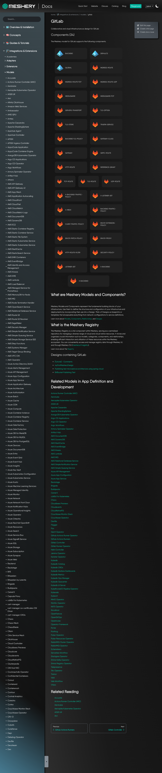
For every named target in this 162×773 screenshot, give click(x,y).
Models (67, 319)
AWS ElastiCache (58, 443)
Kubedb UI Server (58, 585)
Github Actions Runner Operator (64, 535)
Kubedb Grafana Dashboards (63, 571)
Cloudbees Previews (59, 503)
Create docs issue (147, 32)
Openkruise (55, 621)
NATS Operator (57, 606)
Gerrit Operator (57, 532)
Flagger (54, 525)
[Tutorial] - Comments (63, 362)
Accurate (58, 698)
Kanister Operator (58, 557)
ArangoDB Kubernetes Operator (64, 415)
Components (76, 319)
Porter (53, 628)
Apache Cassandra (59, 407)
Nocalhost (55, 610)
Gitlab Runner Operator (60, 546)
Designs (99, 319)
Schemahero (56, 649)
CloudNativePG (57, 510)
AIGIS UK (54, 404)
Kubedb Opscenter (59, 582)
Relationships (87, 319)
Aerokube (55, 397)
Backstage (55, 482)
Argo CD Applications (60, 418)
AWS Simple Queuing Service (63, 468)
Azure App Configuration (61, 475)
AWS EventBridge (58, 447)
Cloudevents (56, 507)
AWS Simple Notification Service (64, 464)
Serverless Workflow (59, 653)
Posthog (54, 631)
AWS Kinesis (56, 450)
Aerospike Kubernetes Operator (64, 400)
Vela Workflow (57, 681)
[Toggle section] (4, 27)
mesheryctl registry (80, 345)
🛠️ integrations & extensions (68, 15)
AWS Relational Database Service (64, 461)
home (53, 15)
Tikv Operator (56, 670)
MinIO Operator (57, 599)
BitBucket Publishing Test (65, 372)
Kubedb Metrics (57, 574)
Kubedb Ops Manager (60, 578)
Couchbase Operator (60, 518)
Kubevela (55, 592)
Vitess (53, 685)
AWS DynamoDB (58, 439)
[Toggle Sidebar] (46, 761)
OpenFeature (56, 614)
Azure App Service (58, 478)
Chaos (53, 500)
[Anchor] (66, 21)
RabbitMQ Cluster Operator (62, 642)
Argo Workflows (57, 425)
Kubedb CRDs (57, 567)
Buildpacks (55, 489)
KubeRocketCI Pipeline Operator (64, 589)
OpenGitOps (56, 617)
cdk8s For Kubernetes (60, 496)
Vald (53, 678)
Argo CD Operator (59, 422)
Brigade (54, 486)
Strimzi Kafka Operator (60, 660)
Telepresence (56, 667)
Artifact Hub (56, 432)
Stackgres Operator (59, 656)
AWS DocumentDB (59, 436)
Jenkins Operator (58, 553)
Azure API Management (60, 471)
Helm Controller (57, 550)
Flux (52, 528)
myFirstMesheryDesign (64, 365)
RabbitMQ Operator (59, 646)
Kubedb (54, 560)
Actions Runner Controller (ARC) (64, 393)
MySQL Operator (58, 603)
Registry (71, 349)
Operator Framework (59, 624)
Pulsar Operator (57, 635)
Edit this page (145, 25)
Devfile (54, 521)
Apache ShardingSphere (61, 411)
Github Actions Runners (60, 539)
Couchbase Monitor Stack (62, 514)
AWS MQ (54, 457)
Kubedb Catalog (58, 564)
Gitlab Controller (58, 542)
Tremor (54, 674)
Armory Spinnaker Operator (62, 429)
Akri (56, 716)
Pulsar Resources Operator (62, 638)
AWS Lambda (56, 454)
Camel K (54, 493)
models (83, 15)
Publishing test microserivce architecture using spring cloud (79, 369)
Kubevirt (54, 596)
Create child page (147, 29)
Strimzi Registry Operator (61, 663)
